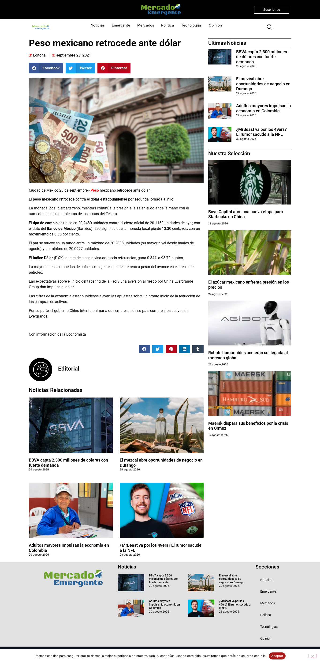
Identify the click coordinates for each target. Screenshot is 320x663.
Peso (94, 190)
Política (167, 25)
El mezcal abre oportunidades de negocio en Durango (263, 83)
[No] (312, 656)
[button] (267, 27)
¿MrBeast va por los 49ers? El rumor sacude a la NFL (261, 132)
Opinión (215, 25)
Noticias (98, 25)
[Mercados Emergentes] (159, 9)
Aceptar (277, 656)
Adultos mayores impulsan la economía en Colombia (263, 108)
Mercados (145, 25)
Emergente (121, 25)
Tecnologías (191, 25)
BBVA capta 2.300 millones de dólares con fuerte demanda (261, 56)
